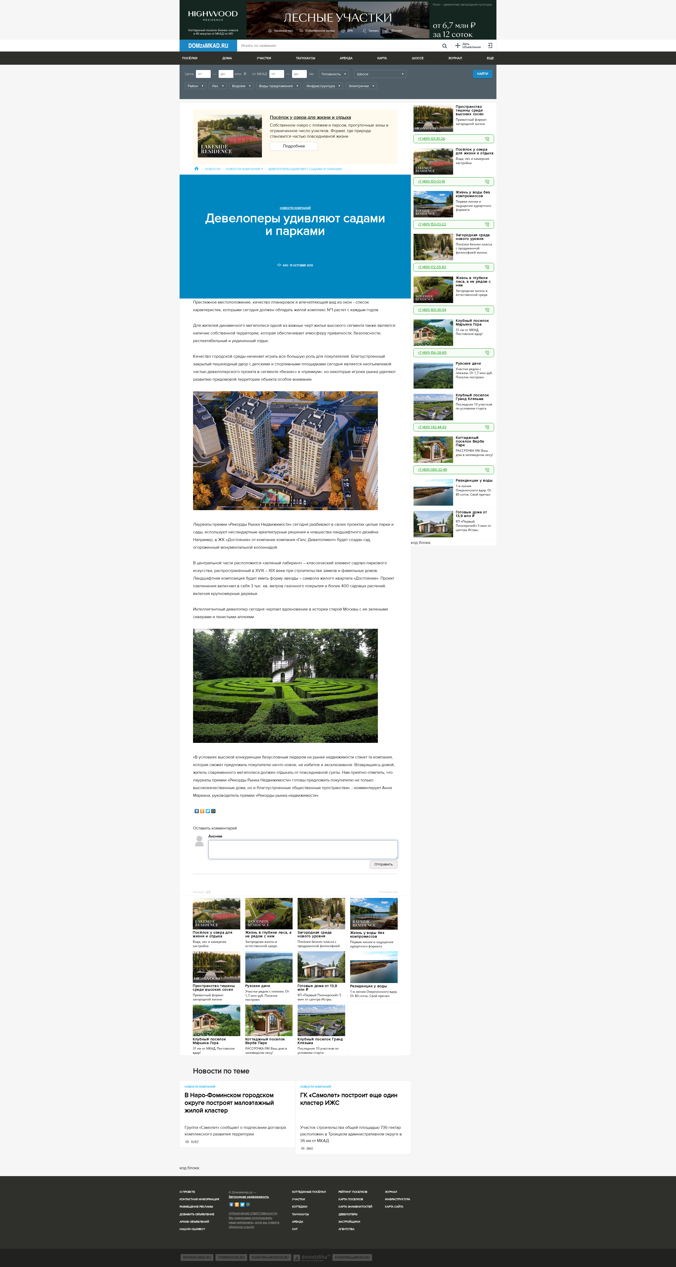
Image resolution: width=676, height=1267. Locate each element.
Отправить (383, 864)
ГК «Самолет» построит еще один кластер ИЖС (348, 1099)
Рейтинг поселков (353, 1192)
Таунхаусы (305, 58)
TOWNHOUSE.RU (231, 1257)
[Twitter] (208, 811)
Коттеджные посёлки (309, 1192)
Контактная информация (199, 1199)
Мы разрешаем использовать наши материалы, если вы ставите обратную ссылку (254, 1222)
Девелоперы (348, 1214)
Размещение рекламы (196, 1206)
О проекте (187, 1192)
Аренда (297, 1221)
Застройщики (349, 1221)
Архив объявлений (194, 1221)
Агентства (346, 1229)
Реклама (198, 892)
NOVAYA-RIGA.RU (197, 1257)
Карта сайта (394, 1206)
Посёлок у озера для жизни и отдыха (310, 117)
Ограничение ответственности (253, 1213)
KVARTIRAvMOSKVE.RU (270, 1257)
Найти (482, 74)
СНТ (295, 1229)
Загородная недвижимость (249, 1197)
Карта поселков (351, 1199)
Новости (212, 169)
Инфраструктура (397, 1199)
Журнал (391, 1192)
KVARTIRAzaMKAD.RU (352, 1257)
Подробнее (294, 146)
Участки (298, 1199)
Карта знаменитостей (355, 1206)
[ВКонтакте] (197, 811)
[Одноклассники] (202, 811)
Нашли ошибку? (192, 1229)
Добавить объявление (197, 1214)
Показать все (388, 892)
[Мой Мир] (213, 811)
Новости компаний (244, 169)
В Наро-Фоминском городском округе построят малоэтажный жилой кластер (229, 1102)
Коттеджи (299, 1206)
